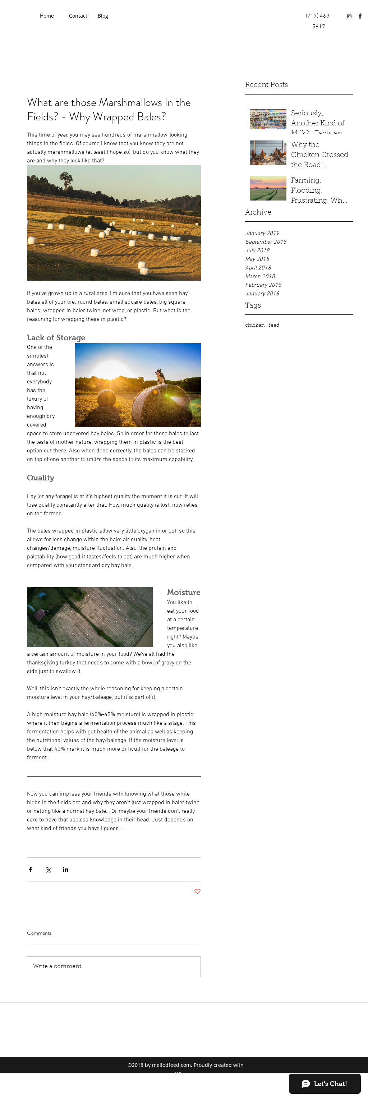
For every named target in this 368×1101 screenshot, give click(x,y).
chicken (254, 325)
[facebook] (360, 16)
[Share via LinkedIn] (65, 869)
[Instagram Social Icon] (349, 16)
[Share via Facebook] (30, 869)
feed (274, 325)
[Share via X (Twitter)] (48, 869)
